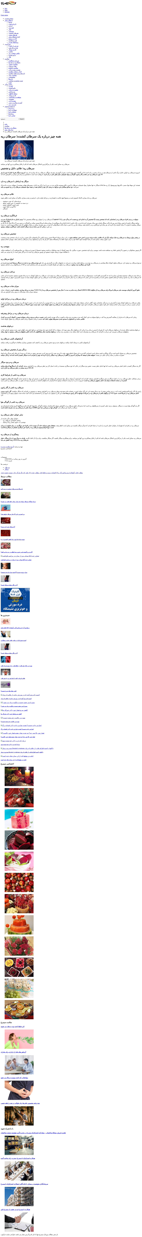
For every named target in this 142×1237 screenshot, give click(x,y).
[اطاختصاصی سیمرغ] (71, 776)
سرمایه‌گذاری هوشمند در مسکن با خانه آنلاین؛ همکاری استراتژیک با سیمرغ (24, 1184)
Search (22, 119)
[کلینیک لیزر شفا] (15, 611)
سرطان (7, 467)
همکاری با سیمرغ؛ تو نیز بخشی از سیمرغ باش (15, 1209)
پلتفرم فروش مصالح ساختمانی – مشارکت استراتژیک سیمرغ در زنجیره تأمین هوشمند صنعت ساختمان (33, 1133)
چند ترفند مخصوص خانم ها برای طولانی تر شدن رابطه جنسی (20, 1103)
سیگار (7, 469)
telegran (7, 12)
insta (6, 10)
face (6, 8)
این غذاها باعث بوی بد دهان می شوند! (12, 1026)
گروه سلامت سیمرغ (7, 447)
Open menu (4, 15)
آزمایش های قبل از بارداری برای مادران (13, 1052)
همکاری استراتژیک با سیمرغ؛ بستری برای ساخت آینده (18, 1158)
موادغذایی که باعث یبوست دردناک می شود (14, 1078)
